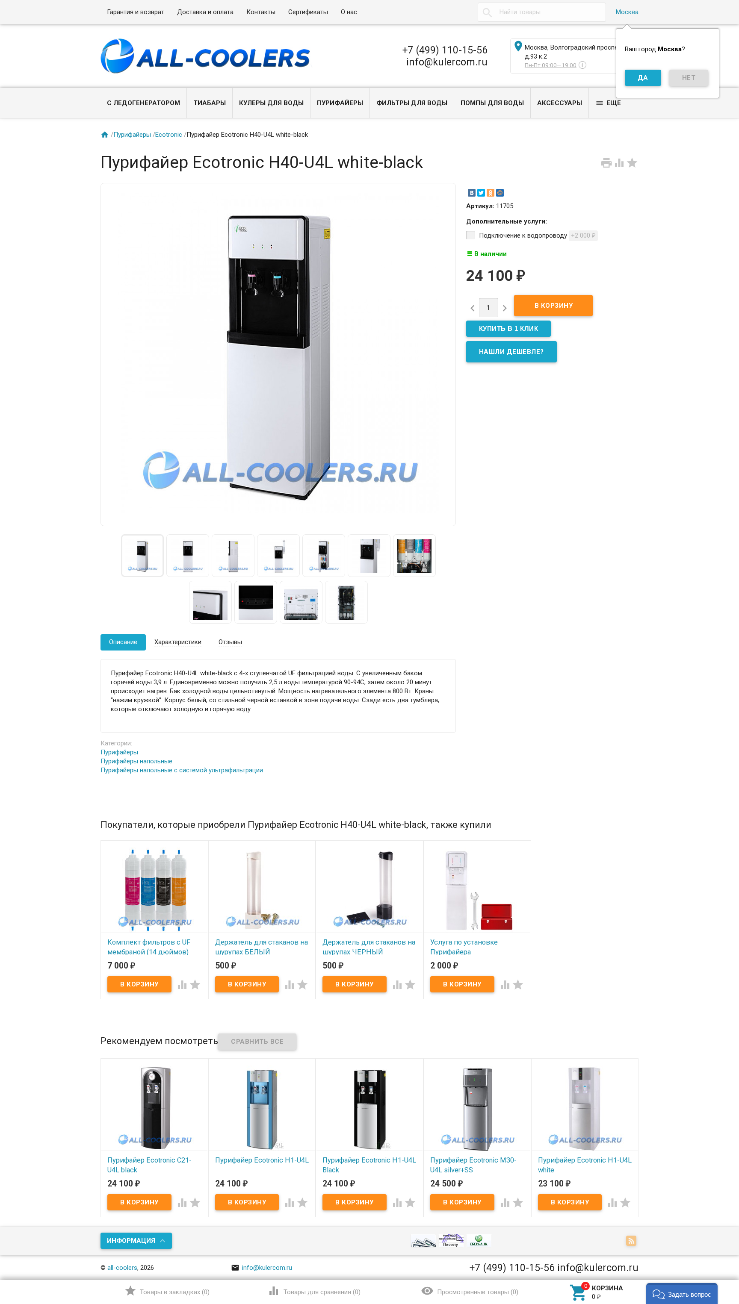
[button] (682, 1293)
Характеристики (177, 642)
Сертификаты (308, 12)
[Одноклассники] (490, 193)
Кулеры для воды (271, 103)
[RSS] (632, 1241)
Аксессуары (559, 103)
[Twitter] (481, 193)
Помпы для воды (492, 103)
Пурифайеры (340, 103)
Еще (608, 103)
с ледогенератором (143, 103)
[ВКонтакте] (472, 193)
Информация (131, 1241)
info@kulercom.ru (261, 1268)
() (167, 1290)
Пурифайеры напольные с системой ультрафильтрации (182, 770)
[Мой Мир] (500, 193)
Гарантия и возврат (135, 12)
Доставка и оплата (205, 12)
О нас (349, 12)
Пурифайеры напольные (136, 761)
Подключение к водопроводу (537, 235)
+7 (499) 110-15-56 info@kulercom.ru (445, 56)
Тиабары (209, 103)
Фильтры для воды (411, 103)
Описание (123, 642)
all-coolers (122, 1268)
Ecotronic (168, 134)
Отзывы (230, 642)
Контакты (260, 12)
